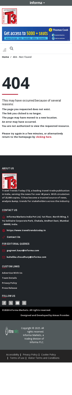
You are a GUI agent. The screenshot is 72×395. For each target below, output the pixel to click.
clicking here (43, 136)
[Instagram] (24, 303)
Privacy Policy (9, 282)
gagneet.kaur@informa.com (23, 250)
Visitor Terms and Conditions (43, 357)
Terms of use (17, 357)
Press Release (9, 287)
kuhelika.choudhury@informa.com (26, 256)
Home (5, 56)
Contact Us (13, 236)
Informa (36, 2)
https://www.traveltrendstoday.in (26, 230)
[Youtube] (17, 303)
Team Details (9, 277)
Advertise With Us (12, 272)
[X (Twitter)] (11, 303)
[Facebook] (4, 303)
